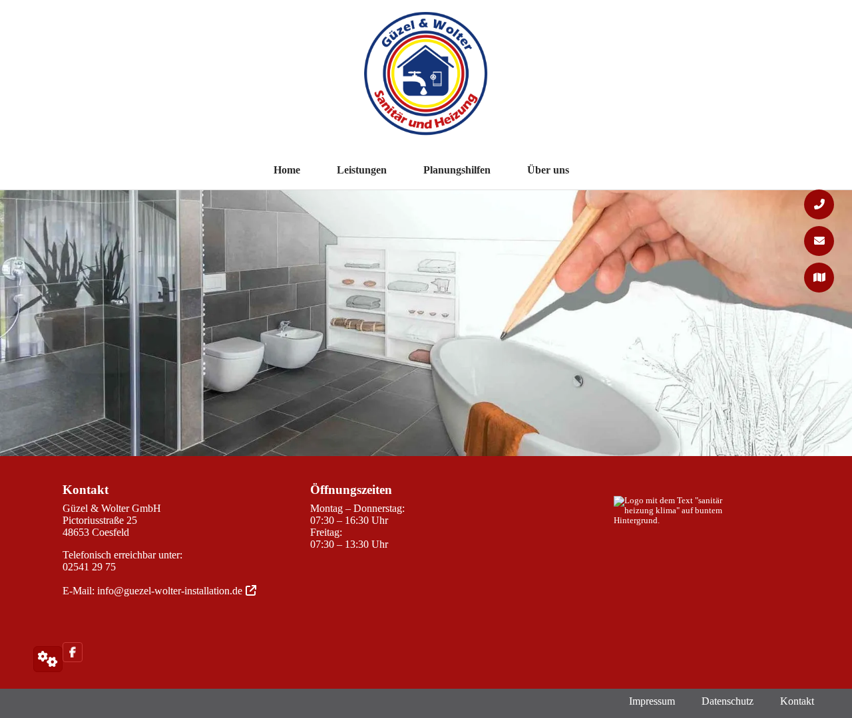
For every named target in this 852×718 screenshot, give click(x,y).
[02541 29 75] (819, 204)
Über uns (548, 170)
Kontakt (797, 701)
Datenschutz (727, 701)
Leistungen (362, 170)
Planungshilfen (457, 170)
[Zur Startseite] (426, 80)
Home (287, 170)
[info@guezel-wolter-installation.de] (819, 241)
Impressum (652, 701)
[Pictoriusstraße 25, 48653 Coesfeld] (819, 278)
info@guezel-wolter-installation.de (169, 590)
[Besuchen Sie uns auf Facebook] (76, 652)
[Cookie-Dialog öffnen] (48, 659)
